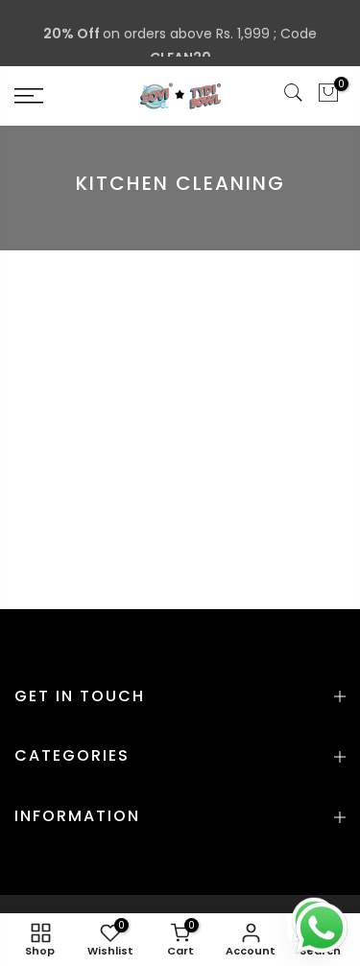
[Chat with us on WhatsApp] (321, 926)
